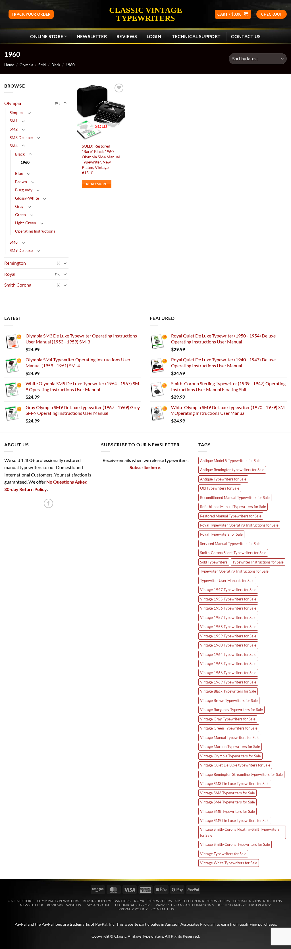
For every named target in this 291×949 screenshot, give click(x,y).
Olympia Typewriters (58, 901)
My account (99, 905)
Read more (96, 184)
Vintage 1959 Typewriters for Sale (228, 636)
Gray (19, 206)
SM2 (14, 129)
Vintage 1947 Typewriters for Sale (228, 589)
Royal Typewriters (153, 901)
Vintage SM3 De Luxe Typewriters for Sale (234, 783)
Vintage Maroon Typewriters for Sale (230, 746)
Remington (15, 263)
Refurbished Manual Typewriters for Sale (233, 506)
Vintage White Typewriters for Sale (228, 863)
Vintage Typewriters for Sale (223, 853)
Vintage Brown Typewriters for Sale (229, 700)
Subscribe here (145, 467)
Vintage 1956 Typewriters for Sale (228, 608)
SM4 (42, 65)
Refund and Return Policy (244, 905)
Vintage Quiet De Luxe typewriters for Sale (235, 765)
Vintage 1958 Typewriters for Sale (228, 626)
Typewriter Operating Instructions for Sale (234, 571)
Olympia (26, 65)
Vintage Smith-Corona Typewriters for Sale (235, 844)
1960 (25, 162)
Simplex (17, 112)
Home (9, 65)
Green (20, 214)
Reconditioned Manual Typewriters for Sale (235, 497)
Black (55, 65)
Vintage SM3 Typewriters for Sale (227, 793)
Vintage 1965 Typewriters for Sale (228, 663)
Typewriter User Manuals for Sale (227, 580)
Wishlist (74, 905)
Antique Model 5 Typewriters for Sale (230, 460)
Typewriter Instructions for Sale (258, 562)
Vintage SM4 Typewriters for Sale (227, 802)
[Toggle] (65, 103)
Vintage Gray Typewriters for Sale (227, 719)
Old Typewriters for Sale (219, 488)
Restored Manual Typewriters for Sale (230, 516)
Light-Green (25, 222)
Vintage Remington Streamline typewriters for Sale (241, 774)
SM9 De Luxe (21, 250)
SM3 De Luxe (21, 137)
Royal (9, 274)
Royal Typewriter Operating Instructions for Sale (239, 525)
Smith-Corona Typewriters (202, 901)
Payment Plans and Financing (185, 905)
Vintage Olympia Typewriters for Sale (230, 756)
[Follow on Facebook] (48, 503)
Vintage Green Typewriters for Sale (228, 728)
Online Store (46, 36)
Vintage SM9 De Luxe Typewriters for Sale (234, 820)
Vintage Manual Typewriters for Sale (229, 737)
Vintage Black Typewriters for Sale (228, 691)
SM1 (14, 120)
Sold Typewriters (213, 562)
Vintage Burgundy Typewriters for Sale (231, 709)
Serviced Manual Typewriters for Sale (230, 543)
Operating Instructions (35, 231)
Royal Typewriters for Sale (221, 534)
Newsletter (31, 905)
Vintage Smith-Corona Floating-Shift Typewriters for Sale (240, 832)
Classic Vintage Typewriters (145, 14)
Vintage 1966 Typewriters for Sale (228, 672)
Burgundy (23, 189)
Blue (19, 173)
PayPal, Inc (105, 924)
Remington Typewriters (107, 901)
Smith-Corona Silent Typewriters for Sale (233, 552)
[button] (233, 14)
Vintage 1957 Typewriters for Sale (228, 617)
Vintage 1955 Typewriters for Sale (228, 599)
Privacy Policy (133, 909)
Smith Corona (17, 284)
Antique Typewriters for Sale (223, 479)
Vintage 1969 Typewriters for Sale (228, 682)
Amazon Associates (182, 924)
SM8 (14, 242)
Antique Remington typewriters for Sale (232, 469)
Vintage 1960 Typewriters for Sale (228, 645)
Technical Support (133, 905)
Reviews (127, 36)
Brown (21, 181)
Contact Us (246, 36)
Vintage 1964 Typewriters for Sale (228, 654)
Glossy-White (27, 198)
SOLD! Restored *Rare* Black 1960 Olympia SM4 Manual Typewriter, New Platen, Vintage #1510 (101, 159)
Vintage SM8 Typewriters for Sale (227, 811)
